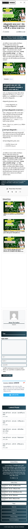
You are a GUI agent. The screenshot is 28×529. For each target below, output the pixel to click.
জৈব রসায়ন (9, 183)
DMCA (14, 513)
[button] (21, 3)
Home (4, 37)
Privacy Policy (14, 516)
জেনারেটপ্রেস (21, 527)
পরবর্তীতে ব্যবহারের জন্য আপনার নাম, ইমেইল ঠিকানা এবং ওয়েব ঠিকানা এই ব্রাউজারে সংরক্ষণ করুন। (14, 370)
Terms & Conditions (14, 520)
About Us (14, 507)
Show (11, 79)
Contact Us (14, 510)
